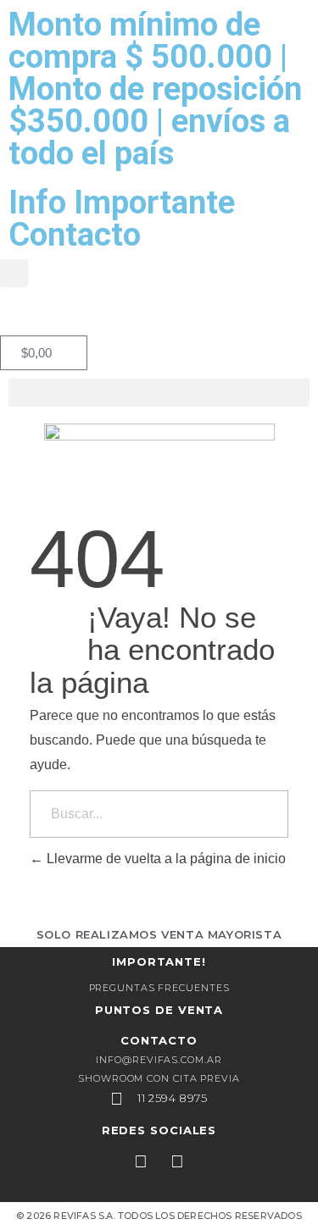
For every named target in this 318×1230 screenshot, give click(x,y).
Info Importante (121, 202)
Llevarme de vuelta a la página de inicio (164, 858)
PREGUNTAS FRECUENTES (159, 988)
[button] (14, 273)
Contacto (74, 234)
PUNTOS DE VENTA (159, 1010)
